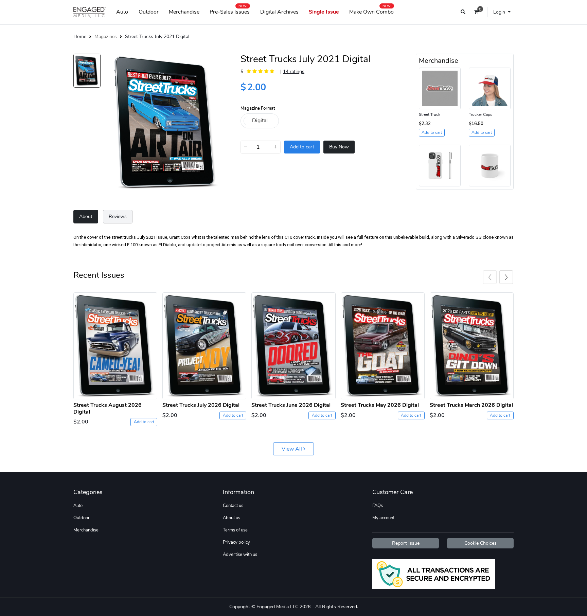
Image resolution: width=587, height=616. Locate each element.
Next (506, 277)
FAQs (377, 506)
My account (383, 518)
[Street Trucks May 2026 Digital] (383, 345)
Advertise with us (240, 554)
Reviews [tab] (118, 216)
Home (79, 36)
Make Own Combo (371, 10)
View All (292, 449)
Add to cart (144, 421)
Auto (122, 12)
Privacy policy (236, 542)
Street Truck (429, 114)
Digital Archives (279, 12)
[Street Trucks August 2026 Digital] (115, 345)
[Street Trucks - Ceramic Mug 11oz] (490, 165)
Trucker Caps (480, 114)
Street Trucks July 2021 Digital (157, 36)
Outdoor (149, 12)
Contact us (233, 506)
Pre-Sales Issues (230, 10)
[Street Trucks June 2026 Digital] (293, 345)
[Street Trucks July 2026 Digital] (204, 345)
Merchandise (184, 12)
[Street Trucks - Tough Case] (440, 165)
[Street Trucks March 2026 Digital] (472, 345)
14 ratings (293, 71)
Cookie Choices (480, 543)
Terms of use (235, 530)
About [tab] (85, 216)
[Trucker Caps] (490, 88)
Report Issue (406, 543)
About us (231, 518)
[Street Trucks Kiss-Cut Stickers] (440, 88)
